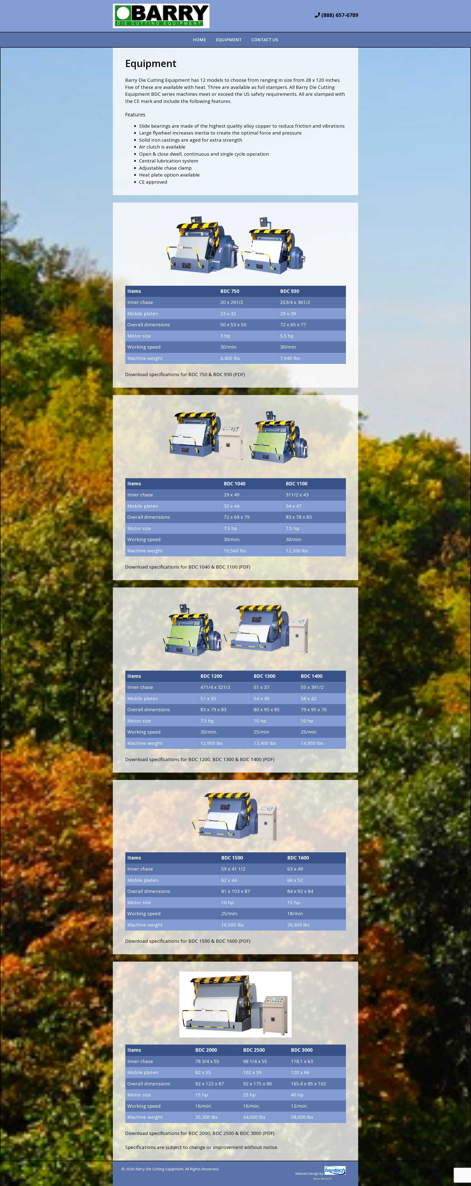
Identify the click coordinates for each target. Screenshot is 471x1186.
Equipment (229, 39)
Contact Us (264, 39)
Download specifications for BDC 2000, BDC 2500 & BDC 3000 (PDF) (199, 1133)
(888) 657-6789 (339, 14)
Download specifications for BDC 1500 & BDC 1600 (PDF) (187, 941)
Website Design (307, 1173)
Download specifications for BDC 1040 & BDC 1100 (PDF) (187, 567)
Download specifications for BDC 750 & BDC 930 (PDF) (185, 374)
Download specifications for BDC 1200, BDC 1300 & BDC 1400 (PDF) (199, 759)
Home (199, 39)
